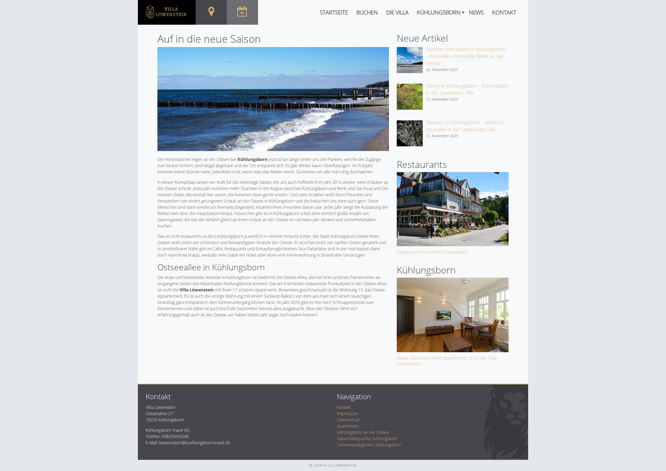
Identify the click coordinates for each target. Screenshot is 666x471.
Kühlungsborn (438, 12)
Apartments (347, 426)
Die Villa (397, 12)
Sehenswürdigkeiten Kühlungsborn (369, 445)
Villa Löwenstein (197, 290)
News (476, 12)
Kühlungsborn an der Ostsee (363, 432)
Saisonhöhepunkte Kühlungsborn (367, 438)
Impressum (347, 413)
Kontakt (504, 12)
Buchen (367, 12)
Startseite (334, 12)
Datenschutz (348, 420)
